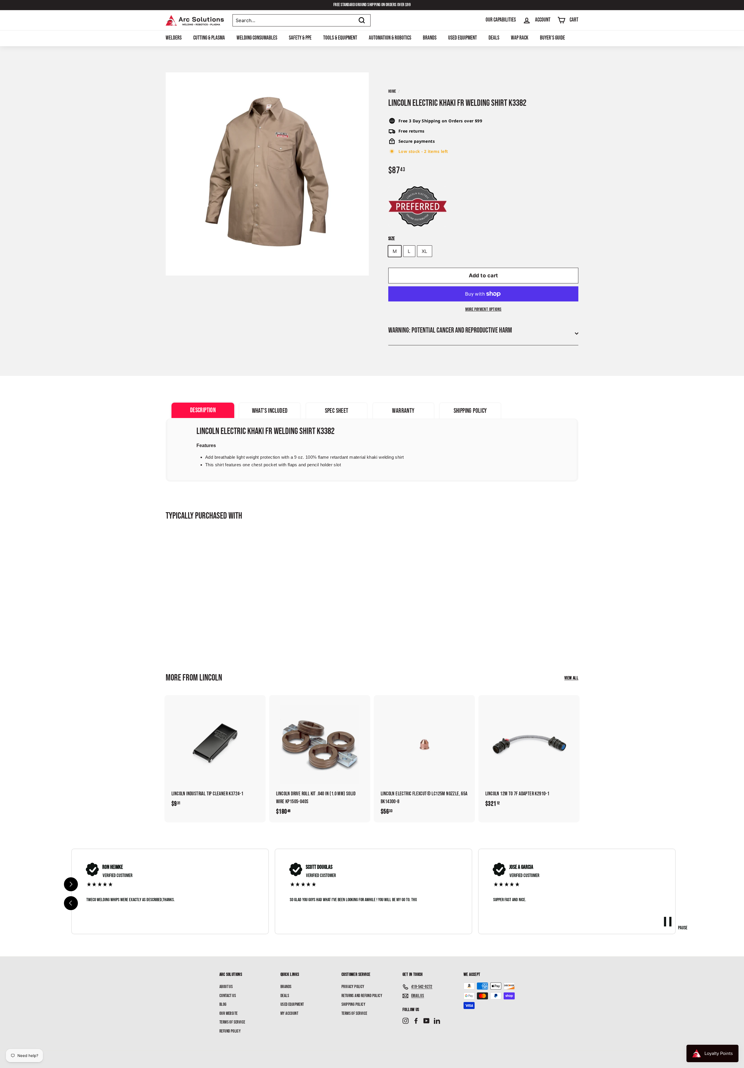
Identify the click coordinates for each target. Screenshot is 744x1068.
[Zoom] (267, 174)
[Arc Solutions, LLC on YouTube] (426, 1021)
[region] (373, 891)
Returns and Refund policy (361, 996)
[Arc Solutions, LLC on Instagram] (406, 1021)
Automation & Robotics (390, 38)
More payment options (483, 309)
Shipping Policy (353, 1004)
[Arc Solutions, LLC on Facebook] (416, 1021)
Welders (174, 38)
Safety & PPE (300, 38)
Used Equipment (462, 38)
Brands (430, 38)
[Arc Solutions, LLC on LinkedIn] (437, 1021)
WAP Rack (519, 38)
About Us (226, 987)
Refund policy (230, 1031)
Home (392, 91)
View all (571, 678)
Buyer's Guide (552, 38)
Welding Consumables (257, 38)
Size (391, 239)
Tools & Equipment (340, 38)
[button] (71, 903)
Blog (223, 1004)
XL (425, 251)
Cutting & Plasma (209, 38)
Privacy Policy (352, 987)
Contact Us (227, 996)
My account (289, 1013)
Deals (494, 38)
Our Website (228, 1013)
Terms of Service (232, 1022)
